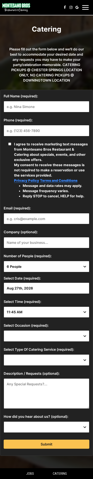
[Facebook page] (65, 7)
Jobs (30, 473)
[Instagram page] (71, 7)
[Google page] (77, 7)
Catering (60, 473)
